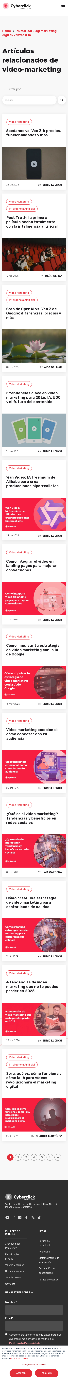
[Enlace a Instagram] (13, 1217)
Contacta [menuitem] (10, 1284)
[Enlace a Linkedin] (20, 1217)
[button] (63, 6)
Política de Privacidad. (24, 1343)
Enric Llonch (52, 184)
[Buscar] (62, 100)
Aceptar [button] (21, 1373)
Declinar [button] (47, 1373)
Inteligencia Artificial (22, 208)
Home (6, 31)
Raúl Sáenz (53, 276)
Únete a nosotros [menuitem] (14, 1271)
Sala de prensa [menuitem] (13, 1277)
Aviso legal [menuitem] (44, 1251)
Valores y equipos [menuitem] (14, 1265)
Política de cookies (49, 1279)
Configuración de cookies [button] (34, 1364)
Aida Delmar (53, 367)
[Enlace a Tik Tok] (39, 1217)
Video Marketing (19, 121)
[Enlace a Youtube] (7, 1217)
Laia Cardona (52, 872)
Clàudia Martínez (49, 1136)
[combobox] (29, 100)
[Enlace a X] (33, 1217)
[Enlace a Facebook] (26, 1217)
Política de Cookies (19, 1358)
